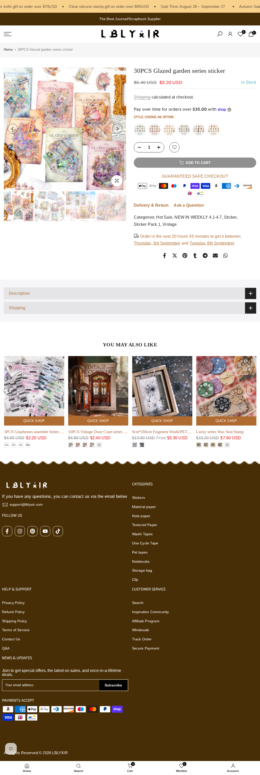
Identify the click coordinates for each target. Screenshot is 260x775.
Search (138, 603)
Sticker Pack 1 (147, 224)
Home (8, 49)
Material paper (144, 507)
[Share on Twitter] (174, 255)
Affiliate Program (145, 621)
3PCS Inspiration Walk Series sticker (188, 432)
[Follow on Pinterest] (32, 531)
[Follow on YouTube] (45, 531)
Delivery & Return (151, 205)
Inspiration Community (150, 612)
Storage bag (142, 570)
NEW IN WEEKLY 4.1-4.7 (198, 217)
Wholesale (140, 630)
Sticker (230, 217)
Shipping (142, 97)
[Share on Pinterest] (184, 255)
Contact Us (11, 639)
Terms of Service (16, 630)
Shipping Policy (14, 621)
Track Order (142, 639)
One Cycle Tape (145, 543)
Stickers (138, 498)
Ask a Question (189, 205)
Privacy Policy (13, 603)
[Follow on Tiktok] (58, 531)
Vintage (169, 224)
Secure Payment (145, 648)
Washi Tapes (142, 534)
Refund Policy (13, 612)
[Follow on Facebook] (7, 531)
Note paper (141, 516)
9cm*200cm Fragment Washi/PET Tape (62, 432)
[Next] (117, 129)
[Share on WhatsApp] (225, 255)
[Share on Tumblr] (195, 255)
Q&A (6, 648)
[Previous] (13, 129)
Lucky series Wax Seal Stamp (118, 432)
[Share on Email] (215, 255)
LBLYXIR (60, 753)
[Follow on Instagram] (20, 531)
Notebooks (141, 561)
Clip (135, 579)
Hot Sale (164, 217)
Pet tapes (140, 552)
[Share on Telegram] (205, 255)
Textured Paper (144, 525)
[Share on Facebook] (164, 255)
